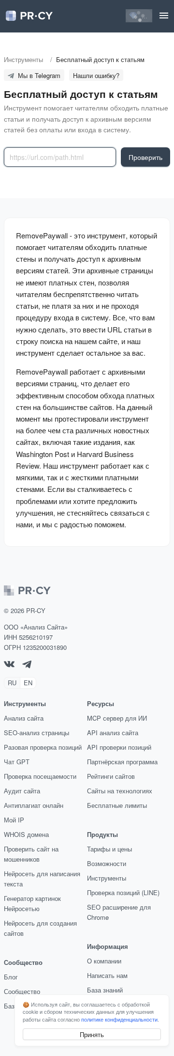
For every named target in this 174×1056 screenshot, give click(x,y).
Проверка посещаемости (40, 776)
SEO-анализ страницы (36, 732)
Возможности (106, 863)
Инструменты (106, 878)
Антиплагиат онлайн (33, 805)
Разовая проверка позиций (43, 747)
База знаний (105, 989)
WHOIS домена (26, 834)
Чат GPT (16, 761)
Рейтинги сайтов (111, 776)
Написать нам (107, 975)
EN (28, 682)
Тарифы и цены (109, 848)
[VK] (9, 664)
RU (12, 682)
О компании (104, 960)
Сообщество (22, 991)
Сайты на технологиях (119, 790)
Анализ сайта (24, 718)
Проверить (145, 157)
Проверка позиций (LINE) (123, 892)
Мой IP (14, 819)
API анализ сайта (112, 732)
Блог (11, 976)
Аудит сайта (22, 790)
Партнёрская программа (122, 761)
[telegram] (26, 665)
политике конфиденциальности (119, 1019)
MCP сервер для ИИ (117, 718)
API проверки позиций (119, 747)
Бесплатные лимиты (117, 805)
